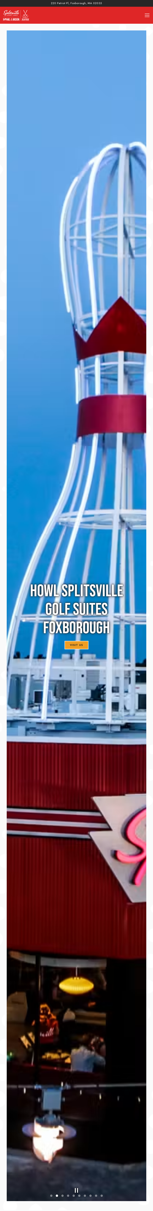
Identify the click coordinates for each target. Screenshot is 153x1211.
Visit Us (76, 645)
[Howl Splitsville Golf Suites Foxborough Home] (16, 15)
